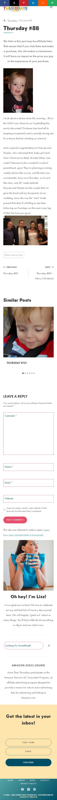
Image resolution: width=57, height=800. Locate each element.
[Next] (50, 338)
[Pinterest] (34, 789)
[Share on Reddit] (43, 3)
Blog (32, 780)
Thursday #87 (10, 270)
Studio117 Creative (28, 797)
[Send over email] (52, 3)
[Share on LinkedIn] (33, 3)
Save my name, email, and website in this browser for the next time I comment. (27, 509)
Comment (11, 415)
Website (9, 498)
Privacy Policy (28, 783)
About (21, 780)
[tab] (23, 373)
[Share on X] (14, 3)
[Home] (4, 20)
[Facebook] (22, 789)
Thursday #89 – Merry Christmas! (44, 273)
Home (10, 780)
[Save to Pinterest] (23, 3)
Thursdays (8, 33)
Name (9, 466)
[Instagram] (28, 789)
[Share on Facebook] (5, 3)
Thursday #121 (17, 363)
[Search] (49, 645)
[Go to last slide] (6, 338)
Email (9, 482)
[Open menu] (51, 7)
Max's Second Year (14, 255)
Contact (44, 780)
